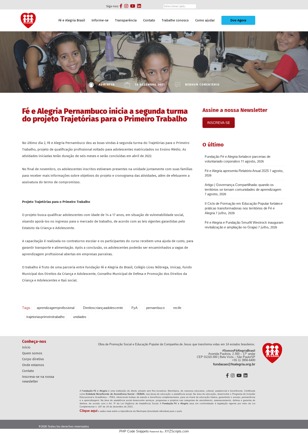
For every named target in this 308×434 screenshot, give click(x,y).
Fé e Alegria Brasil (71, 20)
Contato (149, 20)
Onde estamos (33, 365)
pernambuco (155, 308)
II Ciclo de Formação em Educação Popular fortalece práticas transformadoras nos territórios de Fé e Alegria (244, 208)
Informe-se (100, 20)
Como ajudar (205, 20)
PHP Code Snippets (134, 431)
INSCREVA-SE (218, 123)
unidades (79, 317)
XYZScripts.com (177, 431)
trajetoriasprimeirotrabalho (45, 317)
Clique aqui (88, 411)
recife (177, 308)
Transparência (126, 20)
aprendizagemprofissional (55, 308)
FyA (134, 308)
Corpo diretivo (33, 359)
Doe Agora (238, 20)
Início (26, 347)
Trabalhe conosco (175, 20)
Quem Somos (32, 353)
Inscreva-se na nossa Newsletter (38, 379)
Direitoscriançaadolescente (103, 308)
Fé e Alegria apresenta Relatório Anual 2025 (237, 171)
